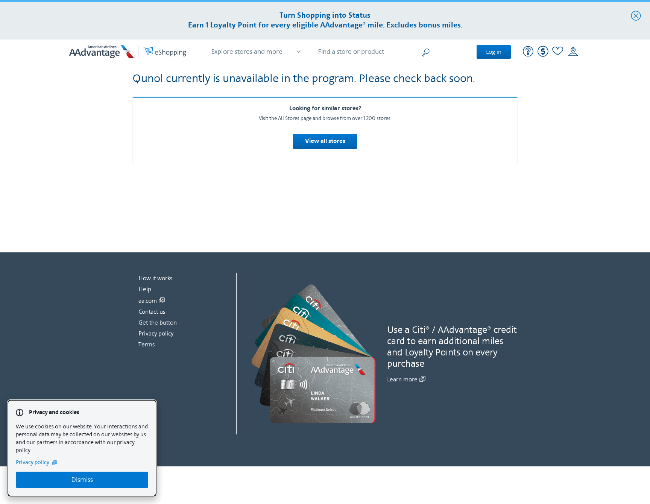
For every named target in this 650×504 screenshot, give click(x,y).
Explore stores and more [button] (246, 52)
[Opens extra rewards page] (543, 55)
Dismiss (82, 480)
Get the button (157, 322)
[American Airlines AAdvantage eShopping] (127, 51)
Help (144, 289)
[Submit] (426, 51)
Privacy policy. (33, 462)
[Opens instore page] (573, 52)
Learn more (402, 379)
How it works (155, 278)
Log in (493, 52)
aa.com (147, 301)
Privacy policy (155, 333)
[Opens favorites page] (557, 52)
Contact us (151, 311)
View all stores (325, 141)
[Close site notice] (636, 16)
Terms (146, 344)
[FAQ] (528, 52)
